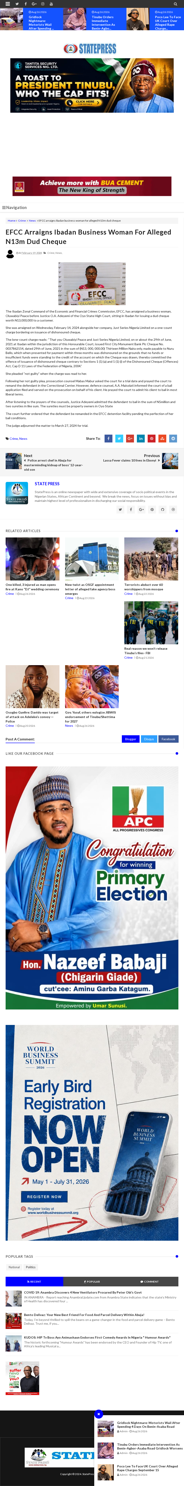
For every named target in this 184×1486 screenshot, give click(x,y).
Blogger (130, 739)
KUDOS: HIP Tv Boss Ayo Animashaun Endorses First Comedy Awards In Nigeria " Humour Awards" (97, 1337)
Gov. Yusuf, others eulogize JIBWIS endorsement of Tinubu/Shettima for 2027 (90, 716)
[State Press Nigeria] (92, 46)
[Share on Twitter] (119, 438)
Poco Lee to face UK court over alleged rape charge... (105, 22)
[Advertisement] (92, 145)
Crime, (51, 252)
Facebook (168, 739)
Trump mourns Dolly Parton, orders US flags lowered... (167, 22)
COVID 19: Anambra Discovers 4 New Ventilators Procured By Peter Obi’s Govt (83, 1292)
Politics (30, 1267)
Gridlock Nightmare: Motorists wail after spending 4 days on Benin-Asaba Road (148, 1424)
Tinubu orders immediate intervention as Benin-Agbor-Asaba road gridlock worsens (150, 1446)
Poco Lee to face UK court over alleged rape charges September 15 (147, 1468)
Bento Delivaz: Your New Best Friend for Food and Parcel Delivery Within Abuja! (84, 1315)
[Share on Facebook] (108, 438)
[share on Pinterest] (152, 438)
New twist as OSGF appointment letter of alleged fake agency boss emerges (90, 589)
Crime (22, 220)
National (14, 1267)
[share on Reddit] (173, 438)
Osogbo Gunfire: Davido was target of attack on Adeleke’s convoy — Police (32, 716)
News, (58, 252)
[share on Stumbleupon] (162, 438)
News (32, 220)
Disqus (149, 739)
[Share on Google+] (130, 438)
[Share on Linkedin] (141, 438)
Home (11, 220)
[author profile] (10, 257)
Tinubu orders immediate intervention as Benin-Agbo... (40, 22)
